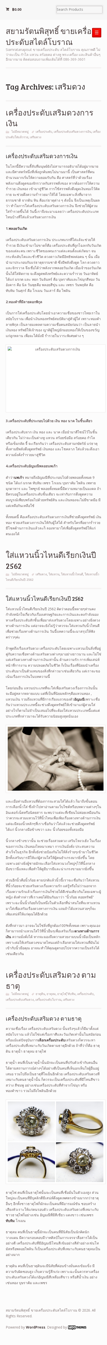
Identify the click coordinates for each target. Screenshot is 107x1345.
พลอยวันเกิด (18, 228)
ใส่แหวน (54, 574)
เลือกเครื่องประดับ (51, 1040)
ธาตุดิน (40, 994)
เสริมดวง (35, 137)
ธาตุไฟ (61, 994)
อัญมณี (79, 699)
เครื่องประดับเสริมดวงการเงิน (72, 131)
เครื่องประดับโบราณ (48, 999)
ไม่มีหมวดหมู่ (20, 131)
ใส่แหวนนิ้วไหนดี (72, 574)
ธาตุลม (51, 994)
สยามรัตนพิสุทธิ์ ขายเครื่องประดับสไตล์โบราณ (50, 36)
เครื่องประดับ (44, 131)
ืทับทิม (72, 994)
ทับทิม (10, 1220)
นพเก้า (19, 477)
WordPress (35, 1327)
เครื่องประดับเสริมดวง (20, 999)
